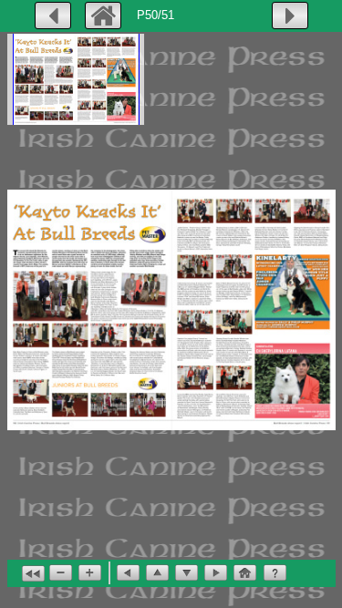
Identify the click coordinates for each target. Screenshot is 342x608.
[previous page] (53, 15)
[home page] (103, 15)
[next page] (290, 15)
